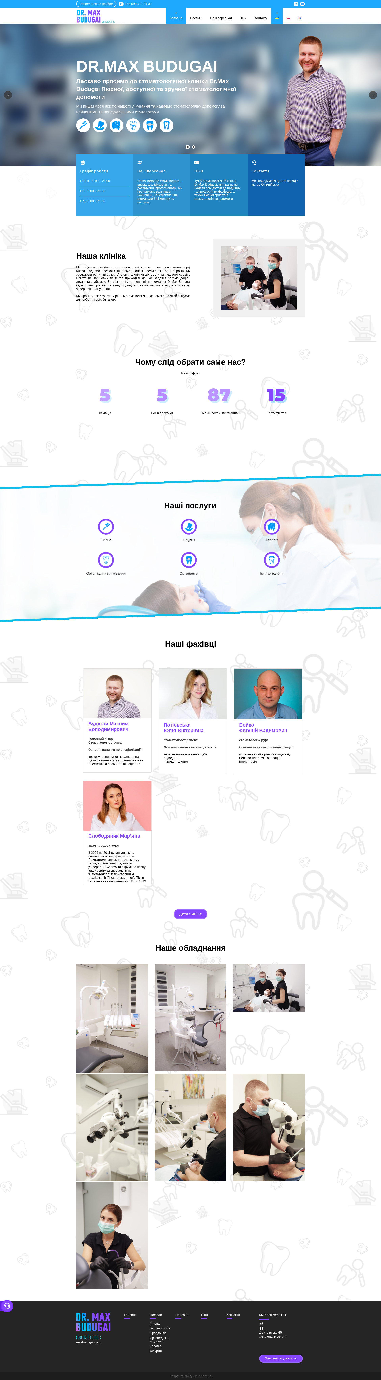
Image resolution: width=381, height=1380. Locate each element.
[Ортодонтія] (150, 125)
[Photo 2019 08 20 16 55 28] (190, 1018)
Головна (176, 18)
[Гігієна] (83, 125)
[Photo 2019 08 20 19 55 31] (112, 1236)
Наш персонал (221, 18)
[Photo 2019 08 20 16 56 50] (269, 988)
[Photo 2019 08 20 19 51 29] (190, 1128)
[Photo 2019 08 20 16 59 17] (112, 1128)
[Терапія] (116, 125)
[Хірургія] (100, 125)
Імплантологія (160, 1328)
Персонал (182, 1314)
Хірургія (156, 1351)
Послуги (196, 18)
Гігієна (155, 1323)
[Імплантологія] (166, 125)
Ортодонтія (158, 1333)
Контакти (260, 18)
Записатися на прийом (96, 4)
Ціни (243, 18)
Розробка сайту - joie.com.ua (190, 1376)
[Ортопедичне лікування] (133, 125)
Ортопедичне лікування (159, 1339)
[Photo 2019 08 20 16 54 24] (112, 1019)
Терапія (155, 1346)
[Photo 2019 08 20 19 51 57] (269, 1128)
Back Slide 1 (189, 147)
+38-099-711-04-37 (138, 4)
